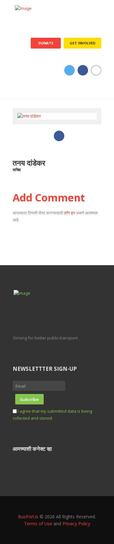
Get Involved (82, 43)
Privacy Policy (76, 524)
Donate (45, 43)
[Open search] (97, 91)
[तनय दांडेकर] (29, 116)
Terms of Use (38, 524)
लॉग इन (69, 213)
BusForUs (28, 517)
